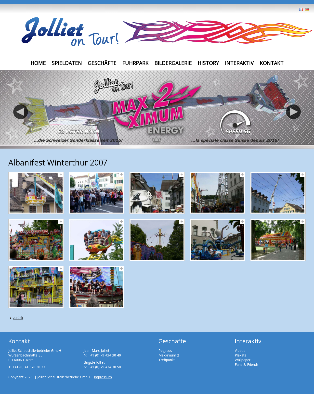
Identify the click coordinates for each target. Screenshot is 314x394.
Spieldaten (67, 63)
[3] (157, 192)
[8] (157, 239)
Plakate (241, 355)
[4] (217, 192)
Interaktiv (239, 63)
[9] (217, 239)
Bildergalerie (173, 63)
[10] (278, 239)
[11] (36, 286)
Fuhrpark (135, 63)
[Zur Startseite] (70, 32)
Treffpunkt (166, 359)
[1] (36, 192)
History (208, 63)
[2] (96, 192)
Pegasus (165, 350)
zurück (18, 317)
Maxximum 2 (168, 355)
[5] (278, 192)
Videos (240, 350)
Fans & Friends (247, 364)
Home (38, 63)
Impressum (103, 377)
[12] (96, 286)
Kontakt (272, 63)
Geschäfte (102, 63)
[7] (96, 239)
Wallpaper (242, 359)
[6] (36, 239)
